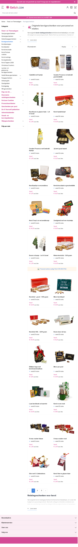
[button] (13, 26)
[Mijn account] (67, 7)
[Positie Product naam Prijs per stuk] (67, 47)
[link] (29, 491)
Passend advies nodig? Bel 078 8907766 (53, 269)
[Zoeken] (75, 13)
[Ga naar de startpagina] (14, 7)
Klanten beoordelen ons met (40, 17)
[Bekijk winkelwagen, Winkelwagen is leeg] (75, 7)
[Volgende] (45, 491)
